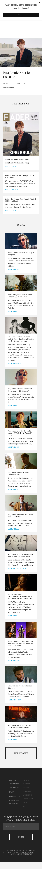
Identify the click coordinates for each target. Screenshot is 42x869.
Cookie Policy (14, 796)
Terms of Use (14, 787)
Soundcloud (28, 799)
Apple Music (27, 795)
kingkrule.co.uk (8, 88)
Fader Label (14, 800)
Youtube (26, 787)
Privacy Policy (12, 792)
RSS (24, 806)
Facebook (26, 784)
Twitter (26, 780)
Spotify (26, 802)
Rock (14, 166)
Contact (12, 780)
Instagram (27, 791)
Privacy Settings (20, 852)
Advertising (14, 784)
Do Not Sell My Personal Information (24, 853)
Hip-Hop (15, 190)
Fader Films (13, 804)
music (7, 166)
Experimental (20, 568)
